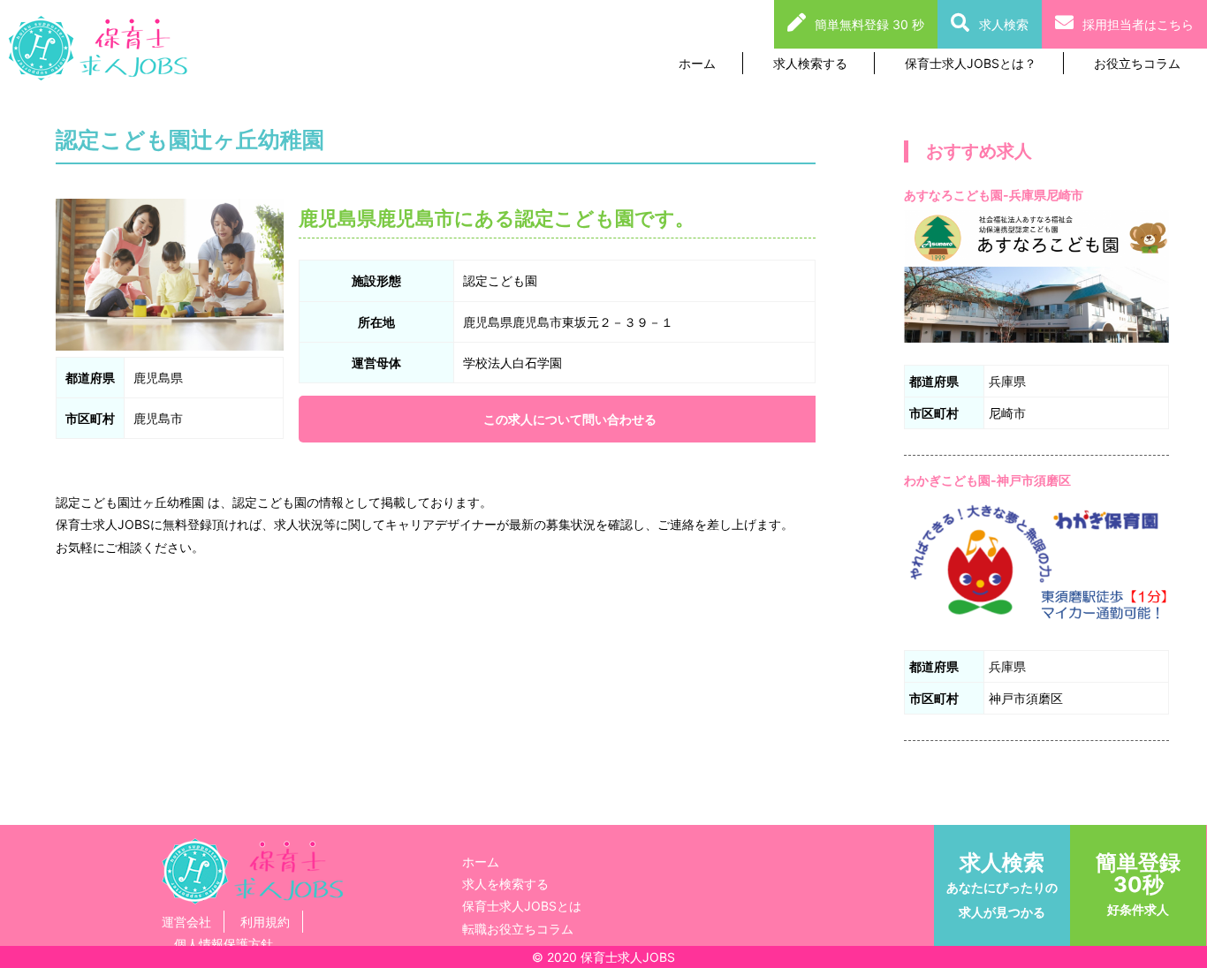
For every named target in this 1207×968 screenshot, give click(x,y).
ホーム (697, 63)
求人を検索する (505, 883)
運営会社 (186, 921)
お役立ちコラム (1137, 63)
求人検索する (810, 63)
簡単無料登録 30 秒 (869, 24)
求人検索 (1004, 24)
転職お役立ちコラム (517, 928)
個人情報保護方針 (223, 943)
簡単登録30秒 (1138, 883)
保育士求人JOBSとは (521, 905)
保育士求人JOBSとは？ (970, 63)
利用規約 (265, 921)
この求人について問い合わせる (570, 419)
